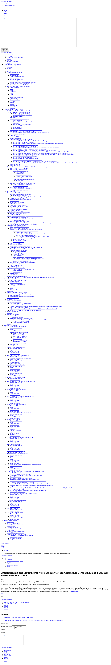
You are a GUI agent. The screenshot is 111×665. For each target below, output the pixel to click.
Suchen (3, 629)
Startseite (6, 550)
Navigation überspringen (6, 1)
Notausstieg (3, 15)
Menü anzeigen (4, 49)
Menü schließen (4, 50)
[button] (13, 54)
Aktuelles (6, 551)
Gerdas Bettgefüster (73, 591)
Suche (2, 545)
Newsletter (3, 547)
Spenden (3, 546)
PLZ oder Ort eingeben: (6, 626)
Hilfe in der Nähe (5, 543)
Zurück (2, 593)
